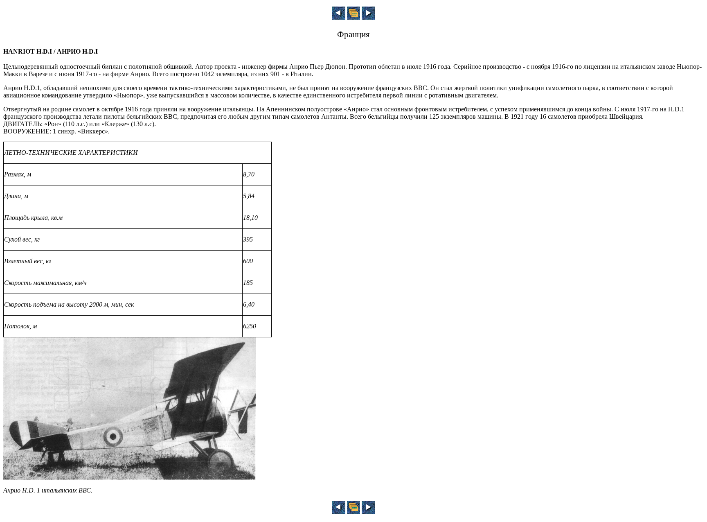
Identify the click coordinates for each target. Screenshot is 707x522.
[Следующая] (368, 17)
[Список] (353, 17)
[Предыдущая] (338, 17)
